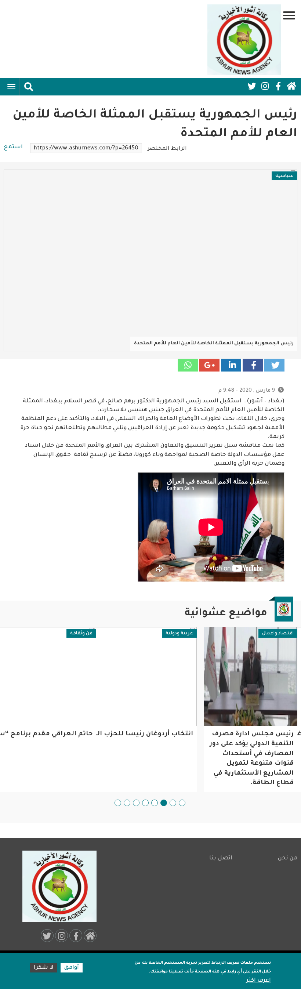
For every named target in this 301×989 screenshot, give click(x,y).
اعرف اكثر (258, 981)
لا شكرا (44, 968)
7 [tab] (127, 803)
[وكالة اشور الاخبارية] (244, 39)
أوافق (71, 968)
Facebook (278, 86)
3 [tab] (163, 803)
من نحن (287, 858)
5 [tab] (145, 803)
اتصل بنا (220, 858)
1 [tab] (182, 803)
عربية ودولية (277, 633)
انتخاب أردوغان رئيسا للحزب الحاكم (235, 734)
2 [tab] (173, 803)
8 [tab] (118, 803)
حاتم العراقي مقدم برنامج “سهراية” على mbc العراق (106, 734)
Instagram (265, 86)
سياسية (284, 176)
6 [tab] (136, 803)
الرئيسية (291, 86)
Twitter (252, 86)
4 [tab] (154, 803)
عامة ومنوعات (74, 633)
